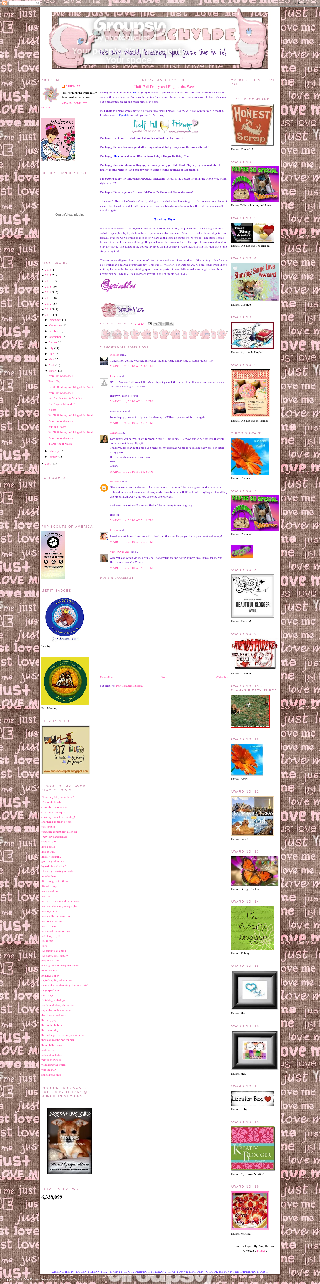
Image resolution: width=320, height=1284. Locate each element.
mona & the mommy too (55, 916)
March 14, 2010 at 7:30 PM (131, 542)
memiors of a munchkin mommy (60, 901)
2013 (48, 298)
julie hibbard (49, 876)
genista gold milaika (53, 861)
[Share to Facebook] (167, 324)
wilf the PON (48, 1070)
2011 (48, 309)
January (53, 457)
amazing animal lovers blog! (58, 817)
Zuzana (114, 433)
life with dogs (49, 886)
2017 (48, 275)
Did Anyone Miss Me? (61, 404)
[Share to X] (163, 324)
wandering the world (53, 1065)
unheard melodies (51, 1055)
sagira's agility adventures (56, 980)
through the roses (51, 1045)
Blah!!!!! (53, 410)
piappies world (50, 960)
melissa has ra (49, 896)
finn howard (48, 851)
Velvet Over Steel (120, 552)
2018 (48, 270)
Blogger (261, 1250)
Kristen (114, 376)
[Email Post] (149, 323)
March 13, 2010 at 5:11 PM (131, 520)
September (55, 337)
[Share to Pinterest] (172, 324)
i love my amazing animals (57, 871)
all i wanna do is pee (53, 812)
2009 (48, 463)
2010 (48, 315)
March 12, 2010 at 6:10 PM (131, 401)
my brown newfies (51, 921)
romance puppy (50, 975)
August (53, 342)
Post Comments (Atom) (129, 686)
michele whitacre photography (59, 906)
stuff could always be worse (57, 1005)
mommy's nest (49, 911)
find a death (48, 846)
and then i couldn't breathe (57, 822)
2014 (48, 292)
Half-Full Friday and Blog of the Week (165, 86)
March (52, 371)
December (54, 320)
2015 (48, 287)
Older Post (222, 677)
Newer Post (106, 677)
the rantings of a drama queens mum (62, 1035)
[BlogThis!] (159, 324)
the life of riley (50, 1030)
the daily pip (48, 1020)
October (53, 331)
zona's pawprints (51, 1075)
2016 (48, 281)
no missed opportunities (55, 931)
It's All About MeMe (60, 444)
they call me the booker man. (58, 1040)
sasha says (47, 995)
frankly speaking (51, 856)
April (52, 365)
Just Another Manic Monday (65, 398)
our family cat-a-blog (53, 951)
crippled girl (48, 841)
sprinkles (73, 86)
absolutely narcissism (54, 807)
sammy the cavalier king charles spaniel (64, 985)
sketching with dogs (53, 1000)
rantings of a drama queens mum (60, 965)
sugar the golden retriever (56, 1010)
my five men (48, 926)
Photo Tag (54, 381)
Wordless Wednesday (60, 376)
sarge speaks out (51, 990)
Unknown (115, 481)
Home (164, 677)
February (54, 451)
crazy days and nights (54, 837)
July (51, 348)
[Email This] (155, 324)
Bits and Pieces (57, 427)
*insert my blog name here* (57, 797)
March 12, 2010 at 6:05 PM (131, 366)
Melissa (114, 355)
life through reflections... (55, 881)
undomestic (48, 1050)
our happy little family (54, 956)
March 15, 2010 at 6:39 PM (131, 568)
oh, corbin (47, 941)
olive (44, 946)
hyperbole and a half (53, 866)
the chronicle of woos (54, 1015)
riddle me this (49, 970)
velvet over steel (51, 1060)
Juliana (114, 530)
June (51, 354)
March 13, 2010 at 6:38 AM (132, 472)
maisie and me (49, 891)
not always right (50, 936)
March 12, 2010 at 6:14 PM (131, 423)
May (51, 359)
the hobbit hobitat (52, 1025)
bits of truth (48, 827)
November (55, 325)
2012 (48, 304)
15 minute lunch (51, 802)
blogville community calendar (59, 832)
